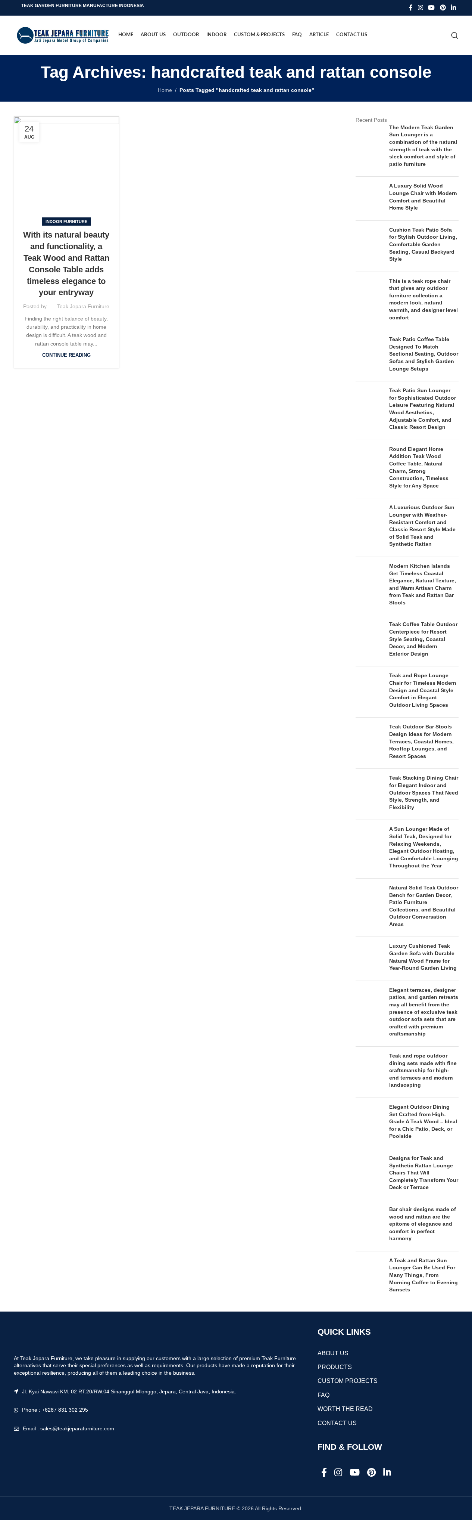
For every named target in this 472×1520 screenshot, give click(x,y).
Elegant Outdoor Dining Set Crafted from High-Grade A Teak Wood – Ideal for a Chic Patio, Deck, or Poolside (423, 1121)
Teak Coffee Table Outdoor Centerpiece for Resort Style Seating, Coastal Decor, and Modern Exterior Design (423, 638)
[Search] (454, 35)
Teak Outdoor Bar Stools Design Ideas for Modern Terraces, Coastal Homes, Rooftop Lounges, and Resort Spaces (421, 741)
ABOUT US (333, 1353)
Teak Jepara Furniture (83, 306)
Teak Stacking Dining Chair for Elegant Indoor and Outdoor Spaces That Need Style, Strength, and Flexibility (423, 792)
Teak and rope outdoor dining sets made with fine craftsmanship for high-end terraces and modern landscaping (423, 1070)
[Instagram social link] (420, 7)
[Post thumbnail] (370, 147)
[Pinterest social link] (442, 7)
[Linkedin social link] (453, 7)
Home (165, 90)
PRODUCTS (335, 1367)
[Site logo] (62, 35)
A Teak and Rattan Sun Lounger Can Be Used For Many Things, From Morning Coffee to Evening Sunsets (423, 1275)
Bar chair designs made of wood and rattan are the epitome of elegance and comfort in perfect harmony (422, 1223)
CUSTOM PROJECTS (348, 1381)
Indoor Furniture (66, 221)
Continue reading (66, 355)
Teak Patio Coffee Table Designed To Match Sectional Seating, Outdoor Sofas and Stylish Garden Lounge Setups (423, 353)
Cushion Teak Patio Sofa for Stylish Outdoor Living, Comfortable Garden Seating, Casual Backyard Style (423, 244)
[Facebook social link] (410, 7)
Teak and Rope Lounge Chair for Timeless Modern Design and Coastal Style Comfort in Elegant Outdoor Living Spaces (422, 690)
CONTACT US (337, 1423)
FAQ (323, 1395)
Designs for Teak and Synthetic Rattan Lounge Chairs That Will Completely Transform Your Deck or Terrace (423, 1172)
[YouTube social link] (431, 7)
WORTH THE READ (345, 1409)
